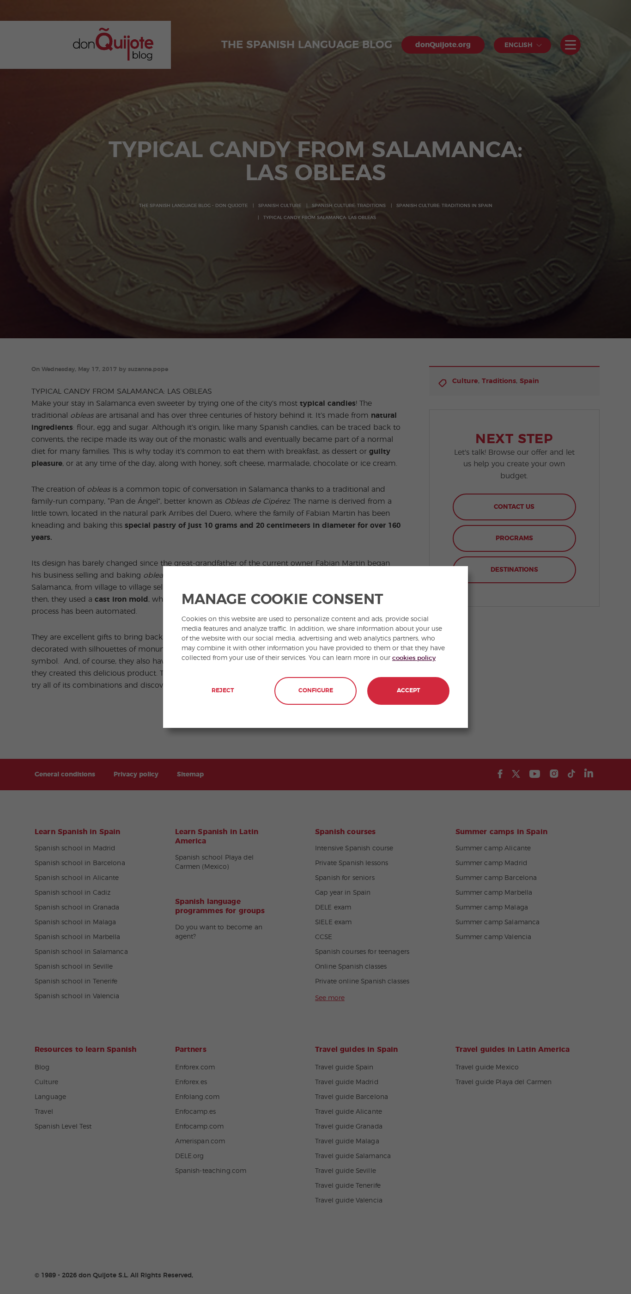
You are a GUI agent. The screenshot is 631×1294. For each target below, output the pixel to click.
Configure (315, 691)
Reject (223, 691)
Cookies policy (414, 658)
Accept (408, 691)
